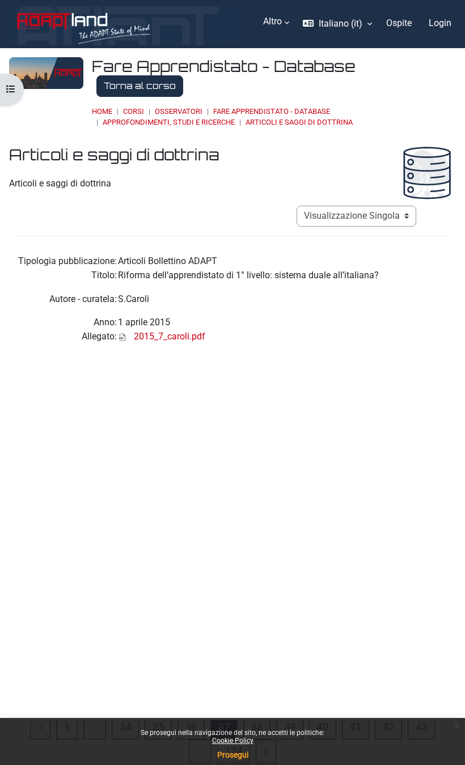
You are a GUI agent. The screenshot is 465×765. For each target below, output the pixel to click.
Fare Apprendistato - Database (271, 111)
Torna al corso (140, 85)
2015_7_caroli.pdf (169, 337)
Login (440, 23)
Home (102, 111)
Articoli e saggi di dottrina (299, 122)
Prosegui (232, 754)
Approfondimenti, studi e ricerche (169, 122)
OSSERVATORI (178, 111)
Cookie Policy (232, 741)
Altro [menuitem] (272, 21)
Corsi (133, 111)
